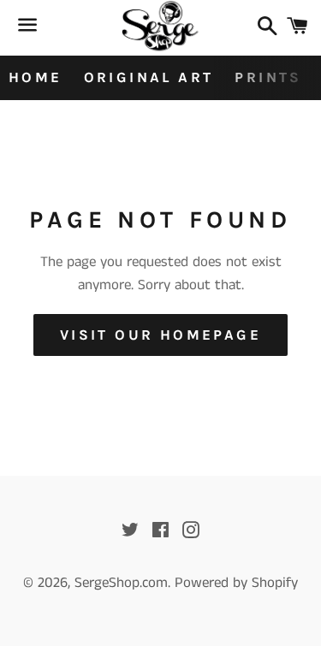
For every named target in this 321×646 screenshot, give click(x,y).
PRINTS (268, 77)
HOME (35, 77)
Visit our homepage (160, 334)
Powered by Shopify (236, 582)
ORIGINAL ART (149, 77)
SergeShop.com (121, 582)
